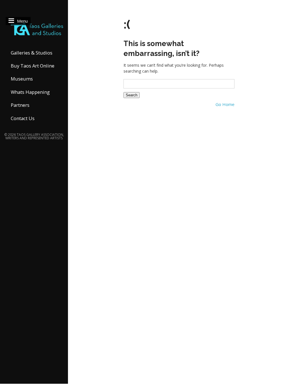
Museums (22, 78)
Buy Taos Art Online (32, 65)
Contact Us (23, 118)
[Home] (34, 28)
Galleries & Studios (31, 52)
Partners (20, 105)
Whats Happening (30, 92)
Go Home (225, 104)
